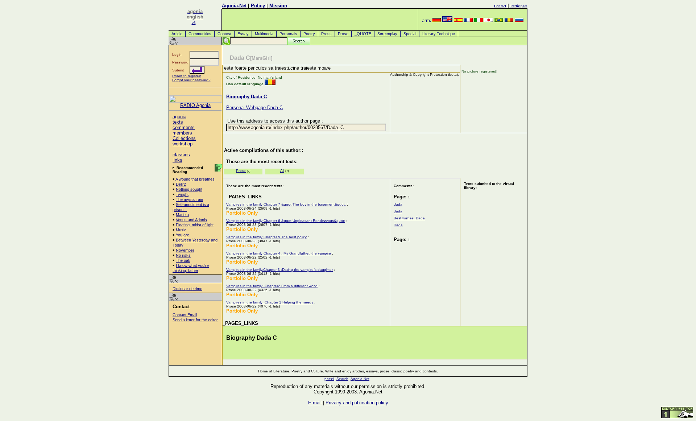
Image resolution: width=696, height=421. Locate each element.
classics (181, 154)
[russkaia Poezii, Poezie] (519, 20)
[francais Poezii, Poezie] (468, 20)
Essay (243, 34)
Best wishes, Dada (409, 218)
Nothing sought (189, 189)
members (182, 133)
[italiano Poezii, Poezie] (478, 20)
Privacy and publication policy (357, 402)
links (177, 160)
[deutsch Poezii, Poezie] (436, 20)
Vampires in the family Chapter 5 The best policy (266, 237)
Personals (288, 34)
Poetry (309, 34)
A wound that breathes (195, 179)
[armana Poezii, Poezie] (426, 20)
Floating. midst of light (195, 225)
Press (326, 34)
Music (181, 230)
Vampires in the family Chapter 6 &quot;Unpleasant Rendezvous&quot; (285, 221)
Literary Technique (438, 34)
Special (409, 34)
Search (342, 379)
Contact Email (185, 315)
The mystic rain (189, 199)
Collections (184, 138)
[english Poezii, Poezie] (447, 20)
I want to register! (186, 76)
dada (398, 204)
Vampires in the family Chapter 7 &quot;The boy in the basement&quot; (286, 204)
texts (178, 122)
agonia (179, 116)
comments (184, 127)
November (185, 250)
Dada (398, 225)
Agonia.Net (234, 5)
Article (176, 34)
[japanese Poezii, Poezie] (488, 20)
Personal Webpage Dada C (254, 107)
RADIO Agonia (195, 105)
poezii (329, 379)
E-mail (315, 402)
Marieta (182, 214)
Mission (278, 5)
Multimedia (264, 34)
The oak (183, 260)
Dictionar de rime (187, 288)
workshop (182, 143)
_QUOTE (363, 34)
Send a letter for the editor (195, 320)
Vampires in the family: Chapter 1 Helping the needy (269, 302)
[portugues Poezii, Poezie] (498, 20)
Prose (343, 34)
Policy (258, 5)
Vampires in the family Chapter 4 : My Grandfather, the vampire (278, 253)
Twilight (182, 194)
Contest (224, 34)
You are (182, 235)
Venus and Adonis (191, 220)
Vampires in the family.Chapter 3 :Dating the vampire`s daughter (279, 270)
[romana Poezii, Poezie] (509, 20)
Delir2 (181, 184)
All (282, 171)
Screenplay (387, 34)
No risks (183, 255)
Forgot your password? (191, 80)
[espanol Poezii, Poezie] (458, 20)
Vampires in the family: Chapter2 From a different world (272, 286)
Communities (199, 34)
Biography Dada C (246, 96)
